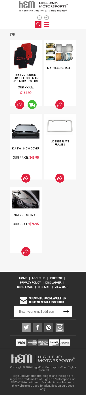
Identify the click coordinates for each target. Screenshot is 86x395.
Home (23, 278)
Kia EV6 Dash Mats (26, 215)
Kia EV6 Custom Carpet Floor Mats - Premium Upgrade (26, 78)
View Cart (62, 287)
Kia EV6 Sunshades (59, 68)
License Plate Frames (60, 143)
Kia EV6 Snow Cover (25, 148)
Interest (56, 278)
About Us (38, 278)
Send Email (25, 287)
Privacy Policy (30, 282)
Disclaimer (53, 282)
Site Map (44, 287)
